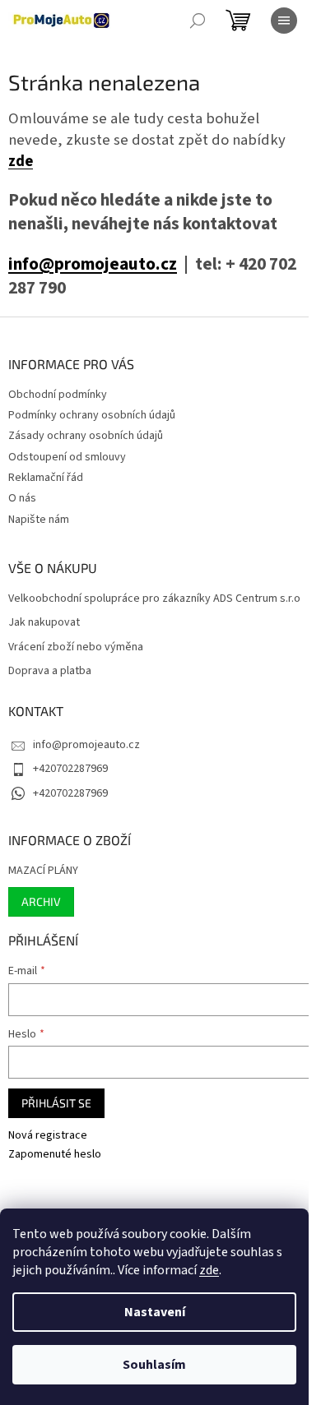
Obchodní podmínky (57, 394)
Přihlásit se (56, 1103)
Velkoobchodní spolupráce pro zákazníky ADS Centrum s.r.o (154, 599)
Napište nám (38, 519)
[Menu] (284, 20)
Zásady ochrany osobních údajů (85, 436)
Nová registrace (47, 1136)
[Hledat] (197, 20)
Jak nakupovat (44, 623)
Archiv (41, 901)
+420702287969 (70, 768)
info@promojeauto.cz (92, 264)
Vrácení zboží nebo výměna (75, 647)
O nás (22, 498)
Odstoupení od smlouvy (67, 457)
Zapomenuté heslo (54, 1154)
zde (209, 1270)
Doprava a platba (49, 671)
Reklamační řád (45, 477)
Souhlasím (154, 1365)
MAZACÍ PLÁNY (43, 871)
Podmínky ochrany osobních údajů (91, 415)
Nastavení (154, 1312)
